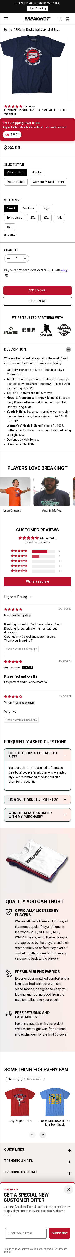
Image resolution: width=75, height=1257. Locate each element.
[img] (13, 609)
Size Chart (10, 235)
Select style (14, 164)
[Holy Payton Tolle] (20, 1102)
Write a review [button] (37, 581)
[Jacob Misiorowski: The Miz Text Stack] (55, 1102)
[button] (6, 19)
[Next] (43, 1135)
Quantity (11, 250)
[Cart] (67, 18)
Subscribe (59, 1233)
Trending (14, 1079)
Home (8, 29)
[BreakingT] (38, 19)
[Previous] (32, 1135)
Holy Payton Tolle (20, 1121)
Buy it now (37, 301)
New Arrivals (34, 1079)
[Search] (59, 18)
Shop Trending (37, 8)
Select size (12, 200)
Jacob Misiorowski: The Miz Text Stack (55, 1122)
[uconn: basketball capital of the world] (32, 64)
